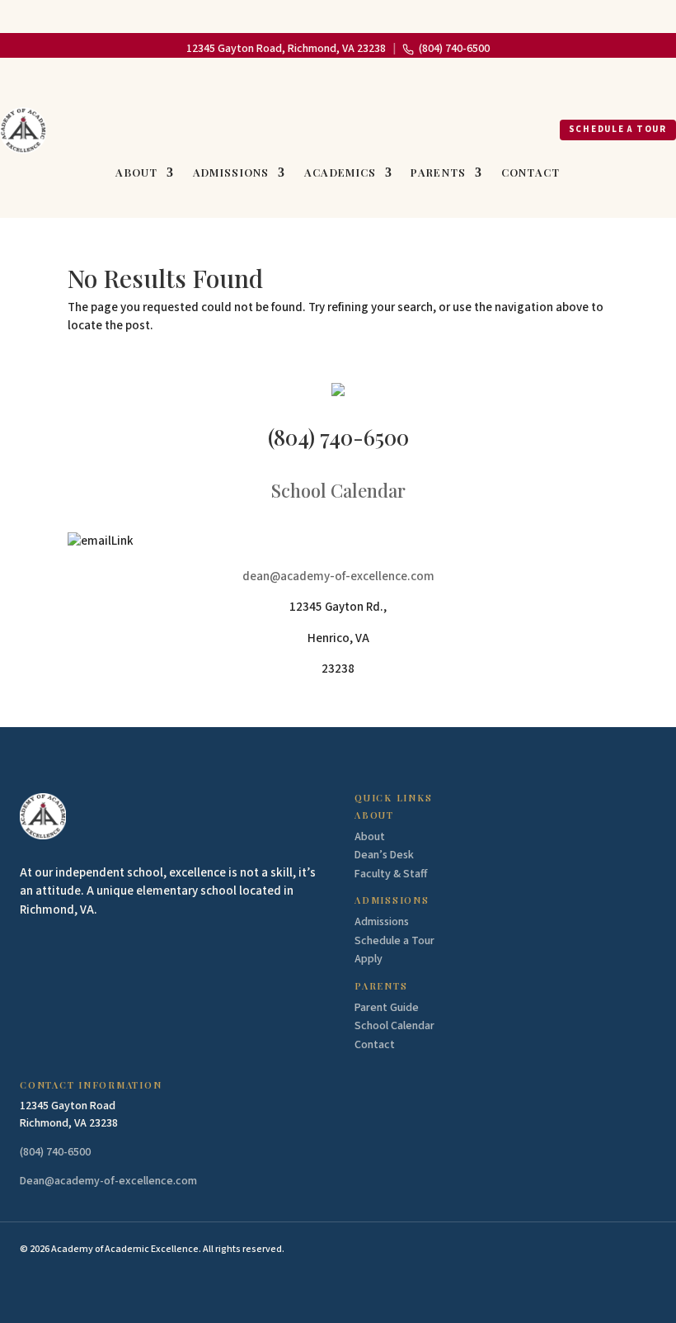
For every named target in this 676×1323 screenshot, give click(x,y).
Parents (438, 173)
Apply (368, 959)
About (136, 173)
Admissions (231, 173)
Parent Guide (386, 1007)
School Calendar (338, 490)
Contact (531, 173)
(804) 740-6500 (454, 49)
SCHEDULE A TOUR (618, 129)
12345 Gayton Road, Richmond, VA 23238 (286, 49)
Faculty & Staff (390, 874)
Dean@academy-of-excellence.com (108, 1181)
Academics (340, 173)
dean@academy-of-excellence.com (338, 576)
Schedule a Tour (394, 941)
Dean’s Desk (384, 855)
